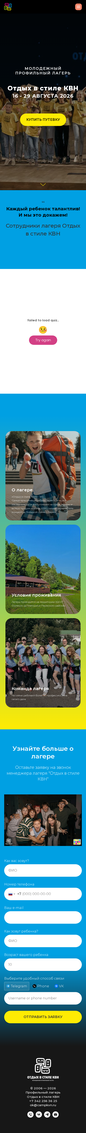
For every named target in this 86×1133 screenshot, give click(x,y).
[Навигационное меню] (78, 7)
